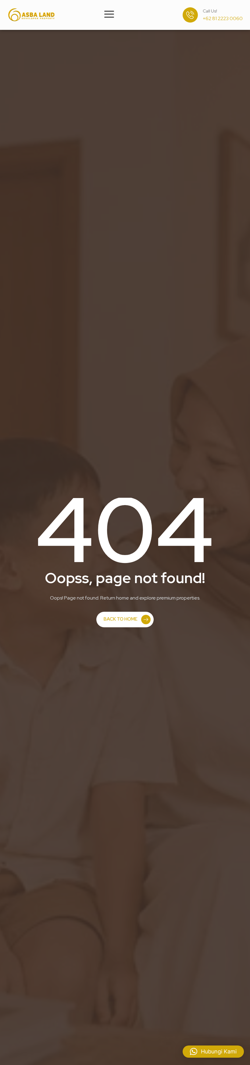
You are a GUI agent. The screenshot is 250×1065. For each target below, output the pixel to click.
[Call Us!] (190, 15)
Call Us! (210, 11)
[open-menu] (109, 15)
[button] (213, 1051)
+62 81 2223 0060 (223, 18)
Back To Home (121, 619)
